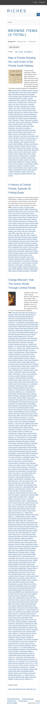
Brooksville (26, 96)
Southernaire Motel (24, 613)
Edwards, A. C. (20, 392)
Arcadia (29, 90)
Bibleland (21, 336)
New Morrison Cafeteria (22, 540)
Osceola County (13, 154)
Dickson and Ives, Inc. (24, 380)
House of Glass (32, 449)
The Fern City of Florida (26, 641)
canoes (25, 211)
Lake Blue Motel (18, 479)
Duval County (18, 110)
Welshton (29, 173)
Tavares (24, 169)
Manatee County (19, 142)
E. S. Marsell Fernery (20, 390)
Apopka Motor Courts (31, 322)
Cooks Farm (17, 372)
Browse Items (23, 701)
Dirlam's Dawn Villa (14, 384)
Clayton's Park (25, 213)
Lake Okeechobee (20, 489)
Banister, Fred (30, 326)
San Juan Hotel (22, 594)
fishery (31, 112)
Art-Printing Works (13, 92)
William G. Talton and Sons (16, 679)
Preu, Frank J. (27, 574)
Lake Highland (25, 483)
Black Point (11, 211)
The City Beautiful (13, 641)
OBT (9, 550)
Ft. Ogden (21, 120)
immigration (25, 126)
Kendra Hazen (20, 229)
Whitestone (20, 269)
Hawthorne (35, 122)
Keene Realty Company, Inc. (20, 467)
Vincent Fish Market (28, 267)
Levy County (28, 140)
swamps (30, 167)
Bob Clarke (19, 211)
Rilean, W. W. (28, 584)
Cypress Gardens (31, 374)
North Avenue (29, 542)
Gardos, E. (11, 423)
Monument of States (24, 526)
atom (9, 689)
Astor (21, 92)
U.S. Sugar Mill (20, 661)
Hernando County (17, 124)
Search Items (32, 41)
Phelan (10, 253)
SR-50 (32, 619)
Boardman (16, 94)
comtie (33, 106)
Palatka (20, 154)
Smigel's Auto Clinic (32, 609)
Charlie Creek (12, 102)
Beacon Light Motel (18, 332)
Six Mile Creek (17, 261)
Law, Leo (24, 499)
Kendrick (24, 134)
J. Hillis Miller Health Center (30, 457)
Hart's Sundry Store (20, 435)
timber (29, 169)
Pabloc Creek (29, 251)
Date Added (27, 51)
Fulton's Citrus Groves (20, 419)
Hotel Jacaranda (32, 447)
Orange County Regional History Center (25, 249)
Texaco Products (20, 637)
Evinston (10, 112)
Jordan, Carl (12, 465)
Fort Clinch (24, 415)
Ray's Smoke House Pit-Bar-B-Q (26, 578)
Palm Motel (22, 564)
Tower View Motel (13, 651)
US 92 (26, 663)
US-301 (20, 665)
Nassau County (21, 148)
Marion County (12, 239)
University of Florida (18, 663)
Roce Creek (30, 257)
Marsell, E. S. (20, 512)
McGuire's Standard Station (16, 514)
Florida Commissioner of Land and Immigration (22, 114)
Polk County (15, 158)
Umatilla (10, 171)
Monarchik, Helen (21, 524)
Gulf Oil (33, 429)
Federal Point (21, 217)
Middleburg (16, 241)
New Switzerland (29, 245)
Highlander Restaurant (24, 443)
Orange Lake (27, 152)
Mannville (27, 142)
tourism (14, 267)
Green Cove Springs (23, 223)
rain (31, 160)
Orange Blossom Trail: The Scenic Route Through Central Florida (22, 283)
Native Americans (18, 245)
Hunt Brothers (12, 453)
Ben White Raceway (14, 334)
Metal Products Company (23, 516)
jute (19, 134)
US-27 (10, 665)
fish (22, 112)
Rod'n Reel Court (13, 588)
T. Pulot (33, 265)
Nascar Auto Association (29, 534)
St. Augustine (26, 261)
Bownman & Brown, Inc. (21, 344)
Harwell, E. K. (12, 437)
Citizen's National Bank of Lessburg (18, 358)
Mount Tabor (12, 148)
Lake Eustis (31, 136)
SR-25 (23, 619)
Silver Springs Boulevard (28, 604)
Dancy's (32, 213)
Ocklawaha (19, 150)
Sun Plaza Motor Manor (19, 629)
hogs (25, 124)
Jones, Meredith (31, 463)
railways (26, 160)
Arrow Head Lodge (21, 324)
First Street (29, 217)
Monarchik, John (32, 524)
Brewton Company (31, 346)
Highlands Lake (18, 445)
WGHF (14, 269)
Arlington (21, 209)
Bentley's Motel (12, 336)
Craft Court (25, 372)
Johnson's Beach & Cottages (16, 463)
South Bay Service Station (23, 611)
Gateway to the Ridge (31, 423)
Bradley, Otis (32, 344)
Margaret (35, 237)
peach (33, 154)
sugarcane (26, 166)
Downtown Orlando (18, 388)
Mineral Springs (21, 522)
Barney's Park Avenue (21, 328)
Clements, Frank (13, 364)
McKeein (17, 146)
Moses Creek (34, 241)
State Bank (11, 623)
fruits (9, 120)
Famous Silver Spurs (21, 399)
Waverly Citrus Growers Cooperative (24, 673)
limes (34, 140)
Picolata (15, 253)
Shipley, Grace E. (20, 600)
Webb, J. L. (21, 675)
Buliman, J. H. (12, 348)
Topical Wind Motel (31, 649)
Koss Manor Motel (27, 473)
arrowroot (35, 90)
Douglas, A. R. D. (26, 384)
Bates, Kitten (20, 330)
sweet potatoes (17, 169)
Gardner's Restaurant (28, 421)
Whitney (26, 269)
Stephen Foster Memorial (20, 625)
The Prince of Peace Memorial (22, 645)
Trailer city (31, 653)
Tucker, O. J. (12, 657)
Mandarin (25, 237)
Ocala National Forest (22, 550)
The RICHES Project (13, 699)
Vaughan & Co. (24, 667)
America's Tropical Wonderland (17, 318)
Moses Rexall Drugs (23, 528)
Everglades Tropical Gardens (28, 396)
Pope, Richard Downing (15, 574)
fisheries (26, 112)
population (23, 158)
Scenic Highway (32, 594)
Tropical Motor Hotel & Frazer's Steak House (21, 655)
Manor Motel (32, 506)
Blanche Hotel (16, 340)
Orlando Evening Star (25, 560)
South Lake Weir (18, 164)
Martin (15, 144)
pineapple (33, 156)
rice (23, 162)
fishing (36, 112)
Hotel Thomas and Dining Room (17, 449)
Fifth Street (31, 399)
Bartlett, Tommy (33, 328)
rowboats (11, 259)
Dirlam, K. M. (34, 382)
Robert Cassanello (20, 257)
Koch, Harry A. (17, 473)
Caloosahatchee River (15, 98)
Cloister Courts (25, 366)
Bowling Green (24, 94)
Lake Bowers (28, 479)
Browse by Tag (21, 41)
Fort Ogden (19, 118)
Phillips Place (23, 570)
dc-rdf (13, 689)
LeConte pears (30, 138)
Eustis (34, 110)
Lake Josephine (28, 485)
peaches (10, 156)
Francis (25, 118)
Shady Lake (11, 598)
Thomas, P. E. (16, 647)
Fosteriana (16, 417)
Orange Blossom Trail (14, 556)
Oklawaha (32, 550)
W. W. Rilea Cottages (28, 669)
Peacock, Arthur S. (32, 568)
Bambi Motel (22, 326)
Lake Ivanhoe (19, 485)
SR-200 (18, 619)
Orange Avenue (17, 554)
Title (16, 51)
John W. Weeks (27, 132)
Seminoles (31, 596)
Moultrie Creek (12, 243)
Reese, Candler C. (32, 580)
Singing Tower (33, 607)
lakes (28, 235)
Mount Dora (21, 243)
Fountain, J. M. (24, 417)
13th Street (15, 312)
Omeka (37, 703)
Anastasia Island (13, 209)
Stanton (35, 164)
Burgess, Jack (21, 348)
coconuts (16, 106)
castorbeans (12, 100)
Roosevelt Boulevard (25, 588)
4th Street (22, 312)
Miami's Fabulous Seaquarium (21, 518)
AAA (26, 312)
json (24, 689)
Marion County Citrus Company (17, 510)
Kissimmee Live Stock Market (17, 471)
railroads (20, 160)
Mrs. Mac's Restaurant (22, 532)
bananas (34, 92)
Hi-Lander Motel (32, 437)
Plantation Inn (31, 570)
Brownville (33, 96)
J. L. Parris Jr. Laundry (14, 459)
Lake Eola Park (16, 483)
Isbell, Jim (29, 455)
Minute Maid (12, 524)
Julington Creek (32, 227)
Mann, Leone (16, 506)
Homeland (11, 126)
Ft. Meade (15, 120)
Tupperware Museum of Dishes (25, 659)
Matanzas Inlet (22, 239)
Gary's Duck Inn (19, 423)
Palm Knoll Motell (13, 564)
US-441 (25, 665)
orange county (18, 152)
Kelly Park (32, 467)
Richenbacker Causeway (15, 584)
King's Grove (33, 469)
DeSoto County (25, 108)
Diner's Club (26, 382)
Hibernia (15, 225)
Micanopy (23, 146)
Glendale (35, 120)
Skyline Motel (12, 609)
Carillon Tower (30, 348)
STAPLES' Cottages (21, 621)
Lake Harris (19, 233)
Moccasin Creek (25, 241)
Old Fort (31, 247)
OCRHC (25, 247)
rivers (30, 255)
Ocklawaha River (17, 247)
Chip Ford (31, 211)
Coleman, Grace (15, 368)
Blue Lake (24, 340)
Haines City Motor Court (25, 431)
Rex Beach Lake (24, 582)
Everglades (15, 396)
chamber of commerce (15, 354)
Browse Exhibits (12, 703)
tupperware (19, 657)
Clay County (23, 104)
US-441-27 (32, 665)
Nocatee (28, 148)
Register (42, 2)
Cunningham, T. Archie (19, 374)
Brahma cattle (21, 346)
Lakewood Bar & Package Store (17, 497)
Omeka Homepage (28, 699)
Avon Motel (31, 324)
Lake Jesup (26, 233)
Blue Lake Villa (31, 340)
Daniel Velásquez (13, 215)
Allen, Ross (22, 314)
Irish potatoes (27, 128)
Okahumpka (27, 150)
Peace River (27, 154)
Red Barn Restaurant (14, 580)
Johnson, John (17, 461)
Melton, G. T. (12, 516)
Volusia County (25, 171)
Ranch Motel (12, 578)
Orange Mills (20, 251)
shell (30, 598)
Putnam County (12, 160)
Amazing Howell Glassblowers (24, 316)
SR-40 (27, 619)
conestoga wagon (28, 370)
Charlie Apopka (31, 100)
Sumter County (23, 167)
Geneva (14, 223)
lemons (22, 140)
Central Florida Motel (31, 352)
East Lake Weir (27, 110)
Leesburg (16, 140)
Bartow (10, 94)
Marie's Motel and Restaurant (17, 508)
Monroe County (31, 146)
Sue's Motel (29, 627)
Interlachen (11, 128)
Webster (23, 173)
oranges (33, 152)
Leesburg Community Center (16, 501)
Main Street (18, 237)
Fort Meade (11, 118)
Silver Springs (16, 604)
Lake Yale (23, 235)
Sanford (28, 259)
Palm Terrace (31, 564)
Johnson (15, 134)
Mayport (29, 239)
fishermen (15, 219)
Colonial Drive (25, 368)
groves (18, 122)
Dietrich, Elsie (18, 382)
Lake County (23, 136)
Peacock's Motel (13, 570)
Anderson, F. (12, 322)
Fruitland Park (32, 118)
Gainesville (28, 120)
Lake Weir (16, 138)
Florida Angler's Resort (25, 405)
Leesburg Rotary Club (31, 502)
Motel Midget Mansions (25, 530)
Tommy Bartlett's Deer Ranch (16, 649)
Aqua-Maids (12, 324)
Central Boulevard (18, 352)
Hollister (29, 124)
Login (35, 2)
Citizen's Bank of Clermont (27, 356)
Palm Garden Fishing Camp (27, 562)
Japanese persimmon (22, 130)
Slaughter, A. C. (21, 609)
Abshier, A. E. (32, 312)
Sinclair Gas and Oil (23, 607)
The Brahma (19, 639)
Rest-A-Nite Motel (13, 582)
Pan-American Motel (24, 566)
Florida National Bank (22, 407)
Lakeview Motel (33, 495)
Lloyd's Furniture (27, 504)
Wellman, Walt (20, 677)
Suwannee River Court (19, 631)
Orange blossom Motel (29, 554)
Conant (10, 108)
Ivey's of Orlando (16, 457)
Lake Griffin (11, 233)
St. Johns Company (26, 263)
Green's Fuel (26, 429)
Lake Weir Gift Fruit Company (24, 493)
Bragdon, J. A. (12, 346)
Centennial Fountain (23, 350)
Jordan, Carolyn (21, 465)
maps (30, 237)
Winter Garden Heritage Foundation (19, 271)
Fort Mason (33, 116)
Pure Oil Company (19, 576)
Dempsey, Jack (12, 380)
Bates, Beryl (11, 330)
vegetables (17, 171)
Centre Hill (23, 100)
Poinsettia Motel (13, 572)
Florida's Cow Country (26, 413)
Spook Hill (19, 615)
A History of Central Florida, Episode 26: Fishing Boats (19, 188)
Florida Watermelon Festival (22, 411)
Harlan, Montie (32, 433)
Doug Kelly (22, 215)
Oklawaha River (13, 552)
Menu (10, 22)
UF (26, 661)
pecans (16, 156)
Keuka (29, 134)
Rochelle (28, 162)
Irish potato (19, 128)
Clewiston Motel (15, 366)
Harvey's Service (32, 435)
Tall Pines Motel (31, 631)
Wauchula (17, 173)
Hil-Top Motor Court (29, 445)
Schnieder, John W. (14, 596)
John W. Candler (17, 132)
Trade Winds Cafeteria (26, 651)
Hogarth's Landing (23, 225)
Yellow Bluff (33, 271)
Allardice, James (13, 314)
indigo (32, 126)
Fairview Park (12, 398)
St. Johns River (28, 164)
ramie (34, 160)
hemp (10, 124)
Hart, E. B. (11, 435)
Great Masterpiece (17, 427)
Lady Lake (16, 136)
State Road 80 (29, 623)
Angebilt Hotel (20, 322)
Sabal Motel (28, 592)
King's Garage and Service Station (18, 469)
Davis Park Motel (21, 378)
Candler (24, 98)
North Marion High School (30, 546)
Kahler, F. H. (30, 465)
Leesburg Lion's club (18, 502)
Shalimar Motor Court (22, 598)
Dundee (10, 390)
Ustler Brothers (14, 667)
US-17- (31, 663)
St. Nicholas (27, 265)
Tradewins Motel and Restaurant (18, 653)
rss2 (34, 689)
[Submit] (38, 14)
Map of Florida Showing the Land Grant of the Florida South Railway (22, 61)
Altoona (24, 90)
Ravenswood (12, 162)
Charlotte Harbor (22, 102)
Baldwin (27, 209)
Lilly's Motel (18, 504)
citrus (17, 104)
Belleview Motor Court (30, 332)
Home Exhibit (22, 447)
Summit (16, 167)
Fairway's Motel (21, 398)
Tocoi (9, 267)
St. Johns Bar (15, 263)
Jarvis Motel (25, 459)
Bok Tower (23, 342)
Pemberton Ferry (24, 156)
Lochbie (10, 142)
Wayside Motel (12, 675)
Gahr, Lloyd (18, 421)
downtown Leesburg (22, 386)
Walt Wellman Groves (27, 671)
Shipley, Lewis (30, 600)
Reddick (19, 162)
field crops (17, 112)
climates (10, 106)
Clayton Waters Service (28, 362)
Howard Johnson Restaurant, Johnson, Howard (22, 451)
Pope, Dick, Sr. (30, 572)
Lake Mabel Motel (28, 487)
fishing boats (27, 219)
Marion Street (32, 510)
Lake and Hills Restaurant (23, 477)
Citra (13, 104)
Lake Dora (25, 231)
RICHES (17, 11)
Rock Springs (32, 586)
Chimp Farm (26, 354)
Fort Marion (30, 221)
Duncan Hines (29, 388)
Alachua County (16, 90)
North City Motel (20, 544)
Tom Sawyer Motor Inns (28, 647)
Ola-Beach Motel (23, 552)
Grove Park (11, 122)
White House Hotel (30, 677)
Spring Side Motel (23, 617)
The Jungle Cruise (23, 643)
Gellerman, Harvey (13, 425)
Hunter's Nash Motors (23, 453)
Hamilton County (22, 433)
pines (10, 158)
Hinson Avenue (12, 447)
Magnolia (11, 237)
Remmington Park (13, 255)
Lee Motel (30, 499)
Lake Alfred (16, 475)
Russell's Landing (19, 259)
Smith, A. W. (11, 611)
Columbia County (25, 106)
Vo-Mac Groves (16, 669)
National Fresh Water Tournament (18, 536)
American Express (28, 320)
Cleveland (31, 104)
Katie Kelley (11, 229)
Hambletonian (12, 433)
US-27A (15, 665)
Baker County (27, 92)
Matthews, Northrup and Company (28, 144)
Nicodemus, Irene (19, 542)
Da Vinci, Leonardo (14, 376)
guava (22, 122)
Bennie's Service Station (28, 334)
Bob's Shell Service (14, 342)
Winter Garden (33, 269)
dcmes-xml (19, 689)
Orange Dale (12, 251)
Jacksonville (12, 130)
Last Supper (17, 499)
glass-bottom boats (25, 425)
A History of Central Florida (26, 207)
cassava (30, 98)
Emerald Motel (21, 394)
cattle (17, 100)
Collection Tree (11, 701)
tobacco (34, 169)
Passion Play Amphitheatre (18, 568)
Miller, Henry (23, 520)
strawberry (19, 166)
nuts (33, 148)
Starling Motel (32, 621)
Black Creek (33, 209)
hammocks (28, 122)
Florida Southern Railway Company (19, 116)
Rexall (32, 582)
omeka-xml (29, 689)
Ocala (14, 150)
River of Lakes (24, 255)
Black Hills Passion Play (23, 338)
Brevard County (18, 96)
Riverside (11, 257)
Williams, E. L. (29, 679)
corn (14, 108)
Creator (21, 51)
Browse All (11, 41)
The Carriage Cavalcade (30, 639)
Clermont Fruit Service (25, 364)
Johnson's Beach (27, 461)
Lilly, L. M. (11, 504)
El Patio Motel (29, 392)
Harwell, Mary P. (21, 437)
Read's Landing (33, 253)
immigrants (18, 126)
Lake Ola (28, 489)
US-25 (36, 663)
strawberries (12, 166)
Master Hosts (29, 512)
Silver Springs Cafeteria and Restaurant (20, 606)
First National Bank (21, 403)
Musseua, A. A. (16, 534)
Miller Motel (15, 520)
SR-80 (13, 621)
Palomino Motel (13, 566)
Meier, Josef (34, 514)
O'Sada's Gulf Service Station (27, 548)
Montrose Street (13, 526)
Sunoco (29, 629)
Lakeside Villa (24, 495)
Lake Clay (22, 481)
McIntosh (11, 146)
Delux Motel (29, 378)
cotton (18, 108)
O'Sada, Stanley (13, 548)
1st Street (15, 207)
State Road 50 (19, 623)
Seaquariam (24, 596)
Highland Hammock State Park (17, 439)
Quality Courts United (32, 576)
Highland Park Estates (22, 441)
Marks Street (12, 512)
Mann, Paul (24, 506)
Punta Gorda (31, 158)
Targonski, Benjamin (25, 633)
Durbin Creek (31, 215)
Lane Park (22, 138)
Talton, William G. (13, 633)
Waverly (10, 673)
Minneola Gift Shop (32, 522)
